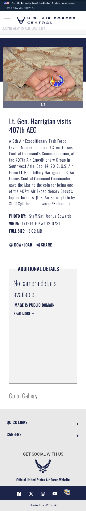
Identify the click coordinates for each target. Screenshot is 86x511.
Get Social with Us (43, 454)
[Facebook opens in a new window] (19, 494)
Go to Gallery (23, 395)
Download (22, 245)
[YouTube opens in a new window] (55, 494)
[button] (19, 8)
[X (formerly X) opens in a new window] (31, 494)
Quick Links (17, 422)
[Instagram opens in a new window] (43, 494)
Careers (14, 434)
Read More (22, 313)
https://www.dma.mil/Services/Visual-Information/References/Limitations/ (40, 375)
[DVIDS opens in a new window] (67, 492)
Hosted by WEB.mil (43, 505)
